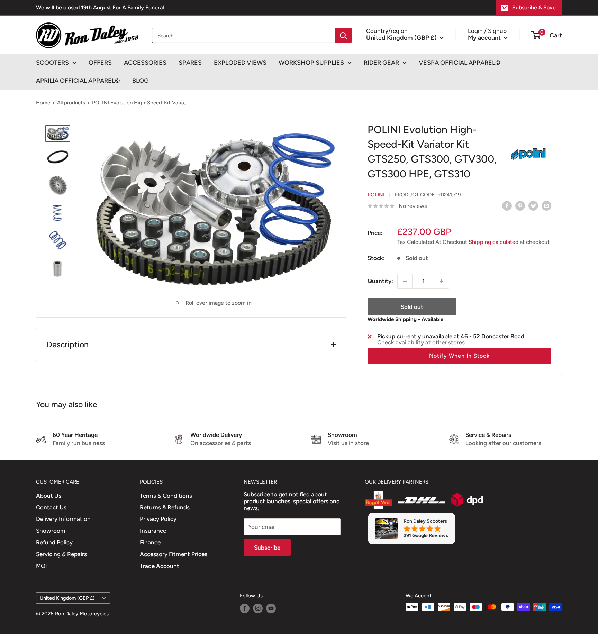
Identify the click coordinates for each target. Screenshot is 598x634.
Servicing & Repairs (61, 554)
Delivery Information (63, 518)
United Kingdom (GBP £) (67, 598)
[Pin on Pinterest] (520, 205)
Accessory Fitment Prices (173, 554)
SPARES (190, 62)
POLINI (376, 195)
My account (485, 37)
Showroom (50, 530)
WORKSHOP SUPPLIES (311, 62)
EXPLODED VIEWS (240, 62)
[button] (459, 356)
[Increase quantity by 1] (441, 281)
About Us (48, 495)
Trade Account (159, 565)
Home (43, 103)
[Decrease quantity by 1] (405, 281)
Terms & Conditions (166, 495)
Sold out (412, 306)
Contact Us (51, 507)
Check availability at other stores (421, 342)
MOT (42, 565)
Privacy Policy (158, 518)
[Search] (343, 35)
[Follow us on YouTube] (271, 608)
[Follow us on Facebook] (245, 608)
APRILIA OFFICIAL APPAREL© (78, 80)
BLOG (140, 80)
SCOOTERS (52, 62)
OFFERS (100, 62)
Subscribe (267, 547)
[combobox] (243, 35)
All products (71, 103)
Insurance (153, 530)
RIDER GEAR (381, 62)
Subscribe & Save (534, 7)
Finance (150, 542)
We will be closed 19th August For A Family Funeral (100, 7)
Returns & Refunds (165, 507)
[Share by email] (546, 205)
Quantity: (380, 280)
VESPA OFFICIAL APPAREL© (459, 62)
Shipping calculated (493, 242)
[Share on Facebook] (507, 205)
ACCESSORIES (145, 62)
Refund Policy (54, 542)
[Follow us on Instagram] (258, 608)
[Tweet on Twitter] (533, 205)
